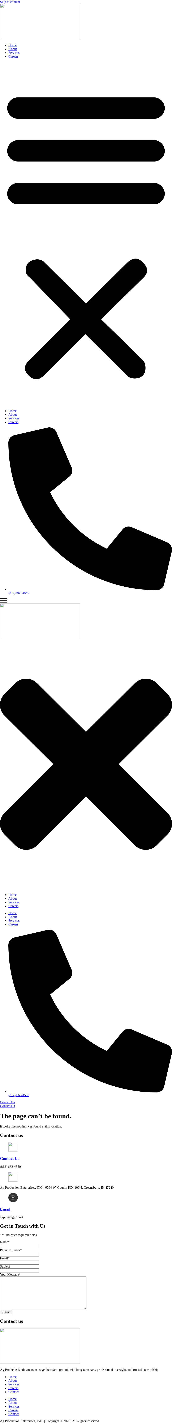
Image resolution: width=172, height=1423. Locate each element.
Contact (13, 1392)
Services (14, 52)
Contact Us (9, 1158)
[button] (86, 234)
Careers (13, 56)
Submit (6, 1312)
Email (5, 1209)
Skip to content (10, 2)
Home (12, 45)
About (12, 49)
